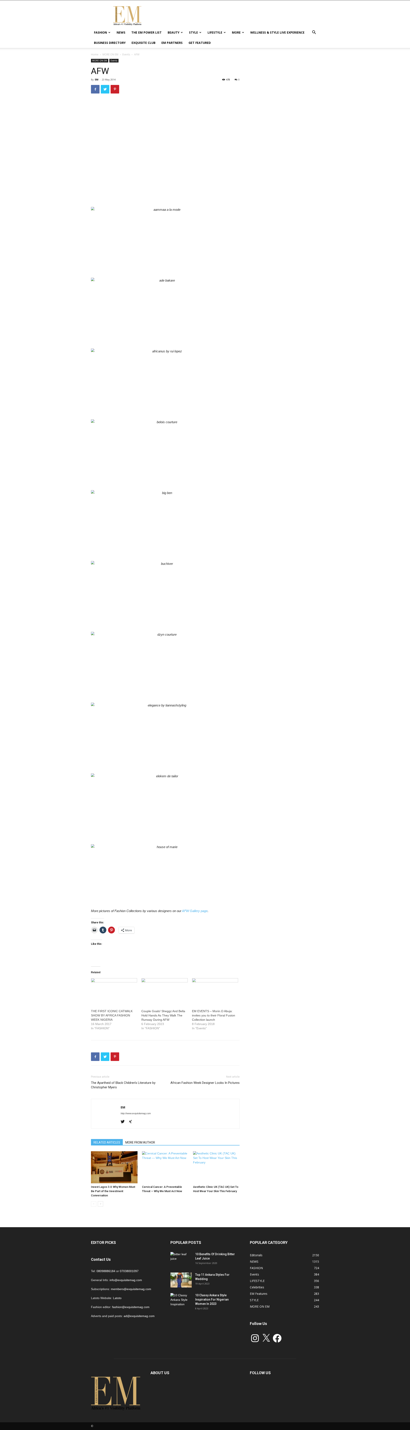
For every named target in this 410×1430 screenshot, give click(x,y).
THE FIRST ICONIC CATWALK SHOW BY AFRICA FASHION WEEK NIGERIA (112, 1015)
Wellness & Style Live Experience (277, 32)
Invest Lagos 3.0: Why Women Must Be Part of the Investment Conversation (113, 1191)
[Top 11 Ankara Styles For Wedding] (181, 1280)
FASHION (100, 32)
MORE (236, 32)
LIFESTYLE (215, 32)
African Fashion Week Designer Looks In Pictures (205, 1083)
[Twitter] (124, 1121)
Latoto (117, 1298)
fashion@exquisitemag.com (130, 1307)
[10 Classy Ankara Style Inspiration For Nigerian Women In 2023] (181, 1300)
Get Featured (200, 43)
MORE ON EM (110, 54)
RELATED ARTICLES (107, 1142)
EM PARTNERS (172, 43)
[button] (314, 33)
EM (96, 79)
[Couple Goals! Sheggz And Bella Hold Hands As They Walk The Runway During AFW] (164, 991)
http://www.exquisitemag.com (136, 1113)
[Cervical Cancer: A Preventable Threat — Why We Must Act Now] (165, 1167)
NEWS (121, 32)
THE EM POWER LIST (146, 32)
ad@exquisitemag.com (139, 1316)
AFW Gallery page (195, 911)
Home (94, 54)
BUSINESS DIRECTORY (110, 43)
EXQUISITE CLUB (143, 43)
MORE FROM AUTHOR (140, 1142)
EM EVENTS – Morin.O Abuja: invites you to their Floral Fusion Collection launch (213, 1015)
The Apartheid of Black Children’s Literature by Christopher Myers (123, 1085)
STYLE (193, 32)
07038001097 (129, 1271)
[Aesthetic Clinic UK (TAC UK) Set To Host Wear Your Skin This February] (216, 1167)
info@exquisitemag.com (126, 1280)
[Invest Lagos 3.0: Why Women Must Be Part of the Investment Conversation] (114, 1167)
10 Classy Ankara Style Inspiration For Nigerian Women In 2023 (212, 1299)
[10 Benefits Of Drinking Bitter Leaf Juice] (181, 1259)
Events (126, 54)
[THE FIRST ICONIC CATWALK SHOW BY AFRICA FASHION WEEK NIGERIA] (114, 991)
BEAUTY (173, 32)
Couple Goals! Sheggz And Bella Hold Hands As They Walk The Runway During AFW (163, 1015)
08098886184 (106, 1271)
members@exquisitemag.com (131, 1289)
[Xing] (131, 1121)
